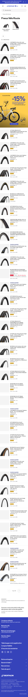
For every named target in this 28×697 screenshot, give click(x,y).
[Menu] (2, 6)
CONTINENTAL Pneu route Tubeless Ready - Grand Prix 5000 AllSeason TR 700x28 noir (18, 537)
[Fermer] (26, 2)
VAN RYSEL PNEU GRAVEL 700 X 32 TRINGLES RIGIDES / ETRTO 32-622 (18, 220)
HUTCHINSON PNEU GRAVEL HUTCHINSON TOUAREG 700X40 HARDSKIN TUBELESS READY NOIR (17, 233)
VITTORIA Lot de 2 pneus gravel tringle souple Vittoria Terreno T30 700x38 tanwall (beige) (18, 82)
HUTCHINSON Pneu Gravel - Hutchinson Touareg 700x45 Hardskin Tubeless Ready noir (17, 423)
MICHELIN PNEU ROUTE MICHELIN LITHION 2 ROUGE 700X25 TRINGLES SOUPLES (18, 271)
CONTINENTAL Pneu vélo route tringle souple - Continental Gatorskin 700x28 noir (17, 551)
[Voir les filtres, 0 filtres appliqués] (3, 36)
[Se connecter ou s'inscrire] (22, 6)
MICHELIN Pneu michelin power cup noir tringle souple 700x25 (18, 247)
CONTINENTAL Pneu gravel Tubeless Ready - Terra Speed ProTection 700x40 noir (18, 475)
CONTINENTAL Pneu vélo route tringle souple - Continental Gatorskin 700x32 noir (17, 463)
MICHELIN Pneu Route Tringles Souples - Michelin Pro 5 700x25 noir (18, 359)
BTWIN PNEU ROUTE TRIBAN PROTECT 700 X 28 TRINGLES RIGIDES (17, 385)
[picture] (4, 46)
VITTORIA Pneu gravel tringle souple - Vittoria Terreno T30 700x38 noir (18, 511)
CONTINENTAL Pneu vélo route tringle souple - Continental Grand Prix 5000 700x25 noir (18, 56)
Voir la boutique (14, 123)
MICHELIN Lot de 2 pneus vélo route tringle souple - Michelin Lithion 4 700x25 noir (18, 347)
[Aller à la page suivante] (19, 590)
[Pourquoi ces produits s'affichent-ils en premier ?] (2, 39)
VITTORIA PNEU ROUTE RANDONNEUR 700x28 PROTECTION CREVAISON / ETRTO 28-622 (18, 131)
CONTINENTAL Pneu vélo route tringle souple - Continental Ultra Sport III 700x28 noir (18, 144)
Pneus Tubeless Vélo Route (6, 30)
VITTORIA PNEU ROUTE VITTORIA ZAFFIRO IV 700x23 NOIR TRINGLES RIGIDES (18, 372)
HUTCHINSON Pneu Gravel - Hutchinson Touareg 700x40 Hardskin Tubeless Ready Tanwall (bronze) (18, 208)
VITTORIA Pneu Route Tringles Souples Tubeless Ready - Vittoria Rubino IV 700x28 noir (18, 436)
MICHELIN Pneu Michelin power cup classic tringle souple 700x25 (18, 564)
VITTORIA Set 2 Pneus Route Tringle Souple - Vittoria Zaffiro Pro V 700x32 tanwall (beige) (18, 310)
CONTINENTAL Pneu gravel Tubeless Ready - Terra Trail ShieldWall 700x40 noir (18, 412)
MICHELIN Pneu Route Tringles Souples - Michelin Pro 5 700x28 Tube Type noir (17, 487)
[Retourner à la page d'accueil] (12, 6)
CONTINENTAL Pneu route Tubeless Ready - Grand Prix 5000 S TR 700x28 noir (18, 156)
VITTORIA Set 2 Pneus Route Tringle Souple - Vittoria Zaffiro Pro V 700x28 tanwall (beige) (18, 169)
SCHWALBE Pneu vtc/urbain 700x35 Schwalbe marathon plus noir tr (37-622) (18, 575)
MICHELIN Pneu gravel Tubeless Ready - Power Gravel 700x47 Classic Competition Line (17, 448)
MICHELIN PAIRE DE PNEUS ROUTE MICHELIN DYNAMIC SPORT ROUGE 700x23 (18, 68)
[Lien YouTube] (8, 652)
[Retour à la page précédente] (8, 590)
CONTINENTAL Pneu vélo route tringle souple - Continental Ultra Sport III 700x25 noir (18, 258)
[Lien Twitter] (5, 652)
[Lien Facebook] (2, 652)
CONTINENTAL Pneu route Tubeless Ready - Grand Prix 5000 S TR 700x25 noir (18, 285)
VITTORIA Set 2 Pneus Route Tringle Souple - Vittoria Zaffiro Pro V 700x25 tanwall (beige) (18, 335)
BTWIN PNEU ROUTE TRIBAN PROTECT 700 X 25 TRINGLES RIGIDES (17, 397)
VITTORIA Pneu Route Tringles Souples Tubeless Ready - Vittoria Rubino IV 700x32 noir (18, 524)
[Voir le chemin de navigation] (1, 14)
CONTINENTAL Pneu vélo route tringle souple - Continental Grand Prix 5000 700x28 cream (18, 182)
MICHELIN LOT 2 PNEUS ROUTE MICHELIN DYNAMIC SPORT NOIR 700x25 (17, 195)
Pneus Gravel (16, 29)
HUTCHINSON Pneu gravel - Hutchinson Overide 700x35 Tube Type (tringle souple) (18, 297)
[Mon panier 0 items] (25, 6)
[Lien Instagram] (11, 652)
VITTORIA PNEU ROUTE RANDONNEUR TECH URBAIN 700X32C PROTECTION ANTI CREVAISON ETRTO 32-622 (16, 323)
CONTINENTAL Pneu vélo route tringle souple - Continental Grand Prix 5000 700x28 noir (18, 43)
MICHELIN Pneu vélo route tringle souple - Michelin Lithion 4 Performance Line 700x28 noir (17, 499)
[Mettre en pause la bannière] (24, 2)
